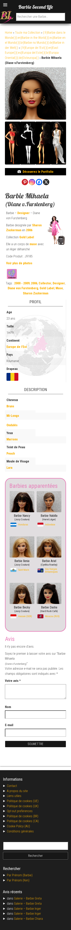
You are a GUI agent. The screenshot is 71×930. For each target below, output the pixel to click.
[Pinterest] (25, 182)
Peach (11, 453)
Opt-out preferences (20, 811)
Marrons (12, 439)
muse (33, 244)
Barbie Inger (33, 909)
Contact (12, 786)
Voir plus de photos (19, 263)
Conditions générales (20, 831)
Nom (8, 707)
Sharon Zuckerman (35, 293)
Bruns (10, 406)
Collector (45, 283)
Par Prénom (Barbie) (20, 875)
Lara (9, 468)
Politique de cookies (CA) (23, 821)
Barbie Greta (34, 898)
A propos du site (17, 791)
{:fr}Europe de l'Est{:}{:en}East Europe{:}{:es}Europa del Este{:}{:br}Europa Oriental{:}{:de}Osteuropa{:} (32, 53)
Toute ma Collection (27, 32)
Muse (59, 288)
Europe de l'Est (17, 347)
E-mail (9, 725)
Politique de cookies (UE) (22, 801)
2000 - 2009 (22, 283)
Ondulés (12, 425)
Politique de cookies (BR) (22, 816)
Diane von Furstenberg (23, 288)
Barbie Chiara (34, 919)
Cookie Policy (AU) (18, 826)
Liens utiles (14, 796)
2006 (29, 230)
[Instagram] (32, 182)
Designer (23, 213)
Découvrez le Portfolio (38, 172)
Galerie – (20, 898)
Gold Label (26, 237)
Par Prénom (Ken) (18, 880)
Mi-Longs (13, 416)
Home (8, 32)
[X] (46, 182)
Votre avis (13, 681)
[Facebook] (39, 182)
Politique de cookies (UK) (22, 806)
